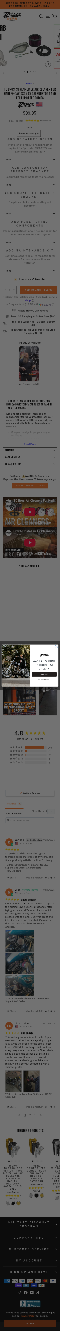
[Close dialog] (56, 646)
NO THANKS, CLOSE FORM (44, 679)
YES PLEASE (44, 674)
